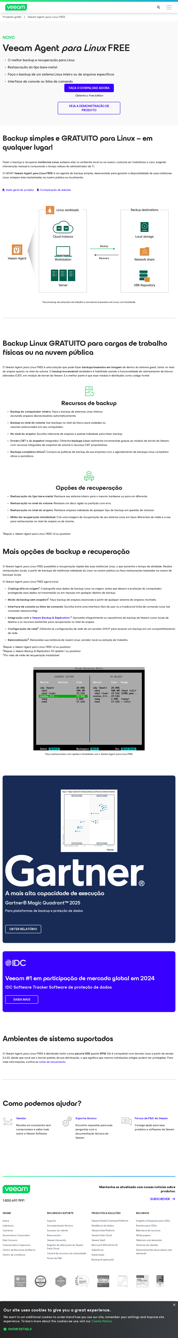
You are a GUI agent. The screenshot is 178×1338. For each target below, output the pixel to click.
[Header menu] (169, 7)
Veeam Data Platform (103, 1231)
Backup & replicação (103, 1260)
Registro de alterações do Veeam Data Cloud (65, 1247)
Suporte (51, 1221)
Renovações (54, 1235)
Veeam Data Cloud (102, 1235)
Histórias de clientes (147, 1245)
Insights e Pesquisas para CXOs (153, 1221)
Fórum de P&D (54, 1258)
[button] (89, 1329)
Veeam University (56, 1240)
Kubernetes (98, 1255)
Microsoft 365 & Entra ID (105, 1245)
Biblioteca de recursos (148, 1231)
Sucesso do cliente (57, 1231)
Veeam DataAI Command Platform (110, 1221)
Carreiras (8, 1231)
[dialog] (89, 1319)
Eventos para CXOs (146, 1226)
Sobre (6, 1221)
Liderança (8, 1226)
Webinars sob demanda (149, 1240)
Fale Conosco (10, 1240)
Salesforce (97, 1250)
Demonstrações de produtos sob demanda (154, 1251)
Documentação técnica (60, 1226)
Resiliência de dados (103, 1226)
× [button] (174, 1305)
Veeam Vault (98, 1240)
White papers (143, 1235)
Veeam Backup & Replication (51, 617)
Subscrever (160, 1199)
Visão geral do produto (20, 190)
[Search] (158, 7)
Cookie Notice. (102, 1321)
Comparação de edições (55, 190)
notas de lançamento (52, 1062)
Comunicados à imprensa (16, 1245)
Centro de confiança (14, 1255)
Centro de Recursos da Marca (19, 1250)
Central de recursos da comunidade (66, 1253)
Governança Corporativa (16, 1235)
